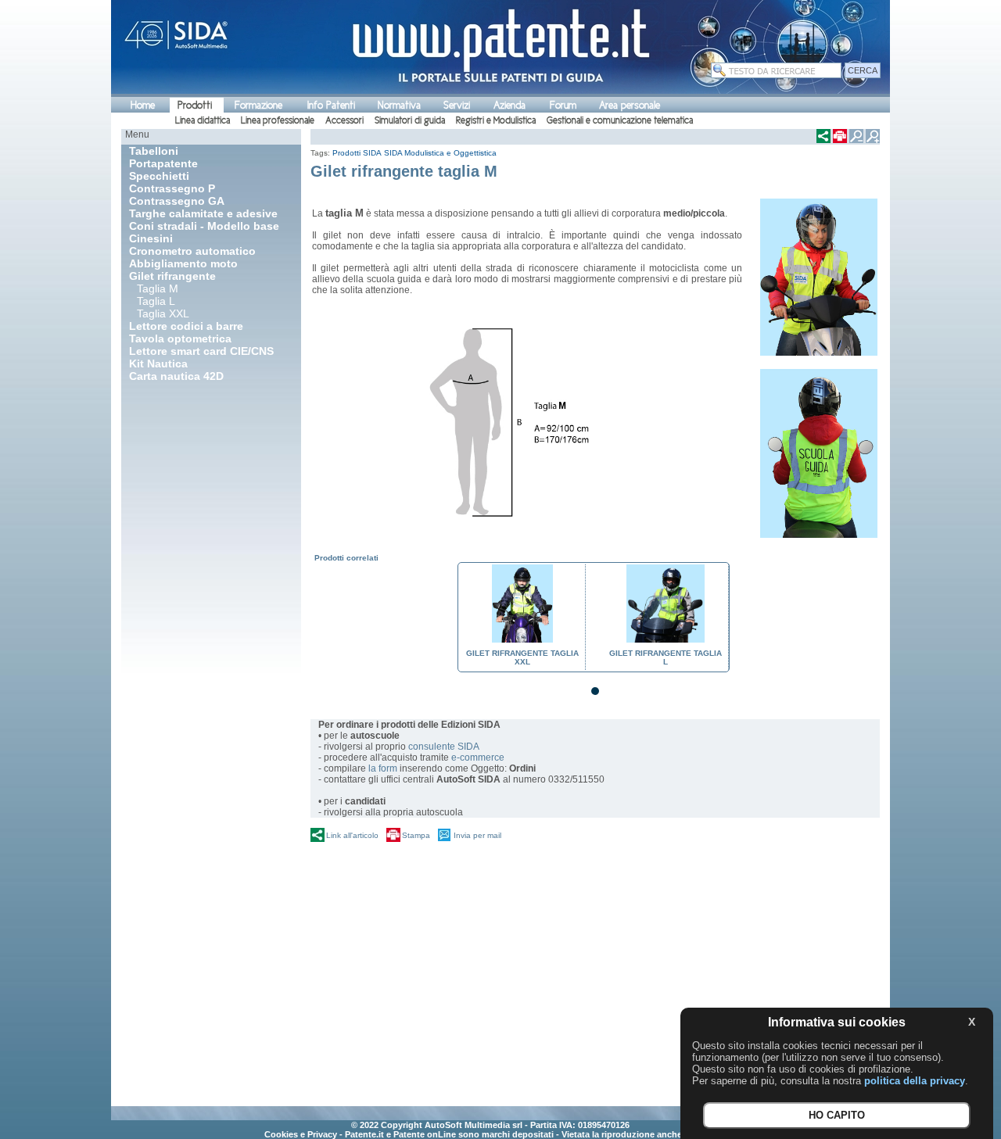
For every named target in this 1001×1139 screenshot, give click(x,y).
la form (382, 768)
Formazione (258, 105)
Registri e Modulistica (496, 120)
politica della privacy (914, 1081)
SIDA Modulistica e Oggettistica (440, 153)
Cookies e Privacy (300, 1134)
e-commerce (477, 757)
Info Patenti (331, 105)
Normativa (399, 105)
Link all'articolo (352, 835)
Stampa (416, 835)
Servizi (456, 105)
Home (143, 105)
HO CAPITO (837, 1116)
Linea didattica (202, 120)
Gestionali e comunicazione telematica (620, 120)
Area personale (629, 105)
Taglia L (156, 301)
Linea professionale (277, 120)
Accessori (344, 120)
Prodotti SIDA (357, 153)
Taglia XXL (163, 313)
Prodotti (195, 105)
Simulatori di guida (410, 120)
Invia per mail (477, 835)
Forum (563, 105)
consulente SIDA (443, 746)
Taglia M (157, 288)
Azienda (509, 105)
